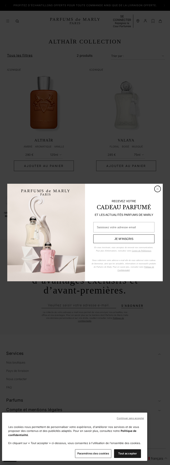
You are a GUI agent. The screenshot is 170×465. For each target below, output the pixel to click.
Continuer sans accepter (130, 418)
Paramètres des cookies (93, 453)
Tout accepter (127, 453)
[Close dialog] (157, 189)
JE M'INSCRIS (123, 238)
